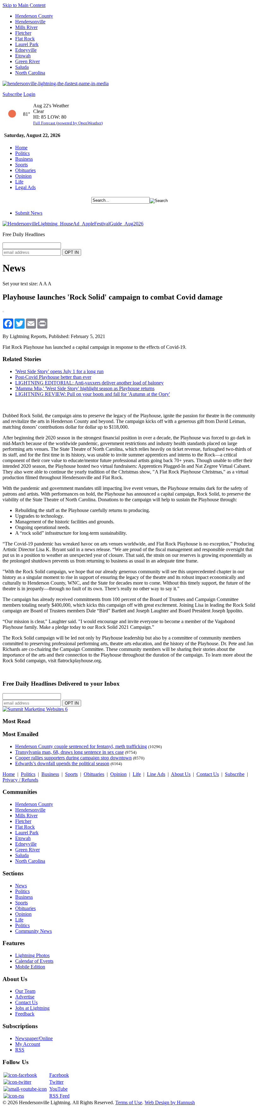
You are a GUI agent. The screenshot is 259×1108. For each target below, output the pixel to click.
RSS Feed (59, 1096)
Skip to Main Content (24, 5)
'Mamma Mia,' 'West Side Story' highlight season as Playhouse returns (84, 388)
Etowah (23, 55)
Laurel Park (27, 44)
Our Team (25, 991)
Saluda (22, 67)
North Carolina (30, 72)
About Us (180, 774)
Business (24, 159)
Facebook (59, 1075)
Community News (33, 931)
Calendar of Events (34, 961)
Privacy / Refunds (20, 780)
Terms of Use (128, 1102)
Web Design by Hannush (170, 1102)
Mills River (26, 27)
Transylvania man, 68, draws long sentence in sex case (69, 752)
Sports (21, 164)
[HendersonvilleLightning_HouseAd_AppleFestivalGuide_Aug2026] (73, 223)
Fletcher (23, 33)
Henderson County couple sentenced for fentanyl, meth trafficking (81, 746)
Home (21, 147)
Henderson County (34, 16)
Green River (27, 61)
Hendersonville (30, 21)
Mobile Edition (30, 966)
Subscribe (12, 94)
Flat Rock (25, 38)
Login (29, 94)
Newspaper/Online (34, 1038)
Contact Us (207, 774)
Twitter (56, 1082)
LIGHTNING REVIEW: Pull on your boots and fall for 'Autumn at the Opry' (92, 394)
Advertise (24, 996)
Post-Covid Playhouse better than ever (53, 377)
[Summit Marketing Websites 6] (35, 709)
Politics (22, 153)
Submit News (28, 213)
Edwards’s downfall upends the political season (62, 763)
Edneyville (26, 50)
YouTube (58, 1089)
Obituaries (25, 170)
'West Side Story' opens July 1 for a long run (59, 371)
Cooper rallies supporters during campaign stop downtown (73, 757)
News (21, 885)
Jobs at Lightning (32, 1008)
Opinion (23, 176)
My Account (27, 1044)
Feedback (24, 1013)
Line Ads (156, 774)
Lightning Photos (32, 955)
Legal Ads (25, 187)
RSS (19, 1049)
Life (19, 181)
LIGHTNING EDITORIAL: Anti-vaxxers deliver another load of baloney (89, 382)
